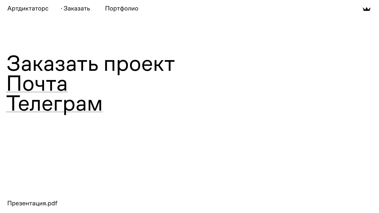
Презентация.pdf (32, 203)
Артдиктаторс (28, 8)
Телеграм (54, 103)
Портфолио (121, 8)
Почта (37, 83)
